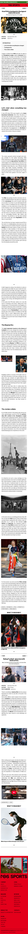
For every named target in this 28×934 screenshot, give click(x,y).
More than (3, 904)
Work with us (4, 888)
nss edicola (17, 906)
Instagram (3, 920)
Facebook (3, 918)
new (15, 706)
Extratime (3, 896)
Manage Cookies (18, 886)
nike (11, 802)
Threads (3, 926)
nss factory (13, 689)
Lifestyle (3, 900)
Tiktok (2, 924)
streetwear (5, 609)
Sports (4, 36)
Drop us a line (17, 912)
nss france (17, 904)
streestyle (21, 607)
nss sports (17, 898)
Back (3, 8)
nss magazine (17, 896)
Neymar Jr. (9, 607)
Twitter (3, 922)
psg (15, 607)
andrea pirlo (5, 802)
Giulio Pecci (9, 38)
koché (3, 607)
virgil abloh (13, 609)
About (2, 884)
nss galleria (17, 902)
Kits (2, 898)
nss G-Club (17, 900)
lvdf (2, 902)
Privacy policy (17, 884)
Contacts (3, 886)
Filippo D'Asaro (10, 687)
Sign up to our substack (7, 912)
